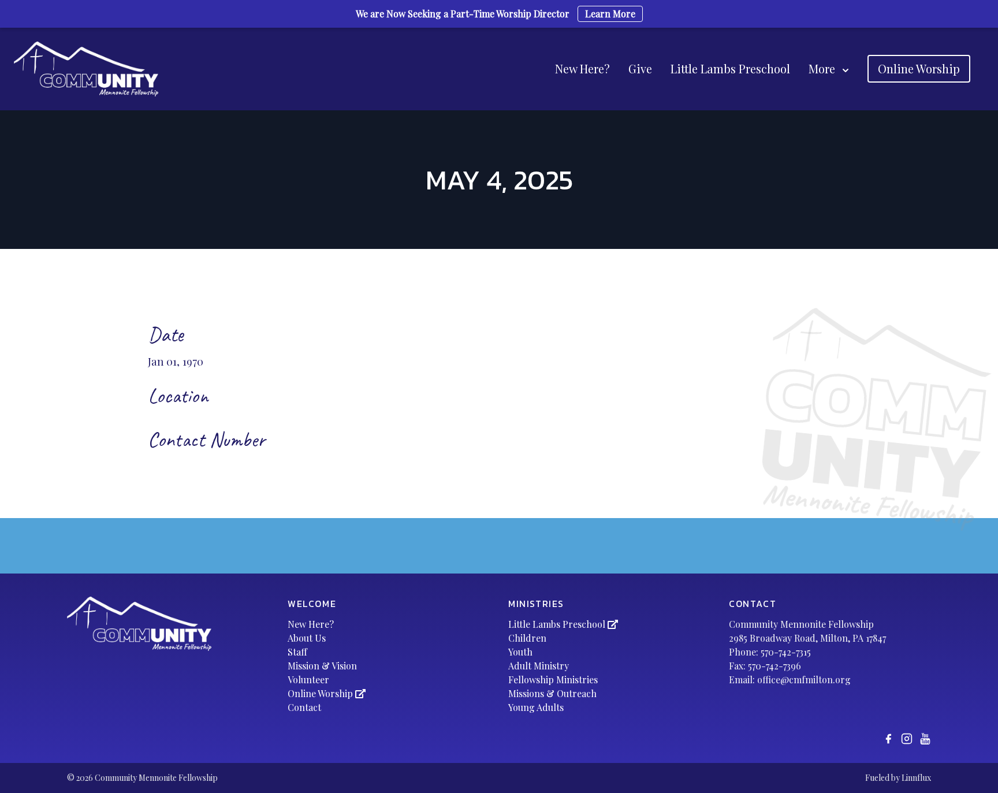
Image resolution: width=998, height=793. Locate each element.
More (822, 68)
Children (527, 638)
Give (640, 68)
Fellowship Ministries (553, 679)
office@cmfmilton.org (804, 679)
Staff (297, 652)
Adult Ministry (538, 666)
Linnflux (916, 777)
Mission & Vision (322, 666)
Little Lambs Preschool (730, 68)
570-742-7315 (786, 652)
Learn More (610, 14)
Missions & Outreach (552, 693)
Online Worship (919, 68)
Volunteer (308, 679)
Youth (520, 652)
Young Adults (536, 707)
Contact (304, 707)
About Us (307, 638)
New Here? (582, 68)
